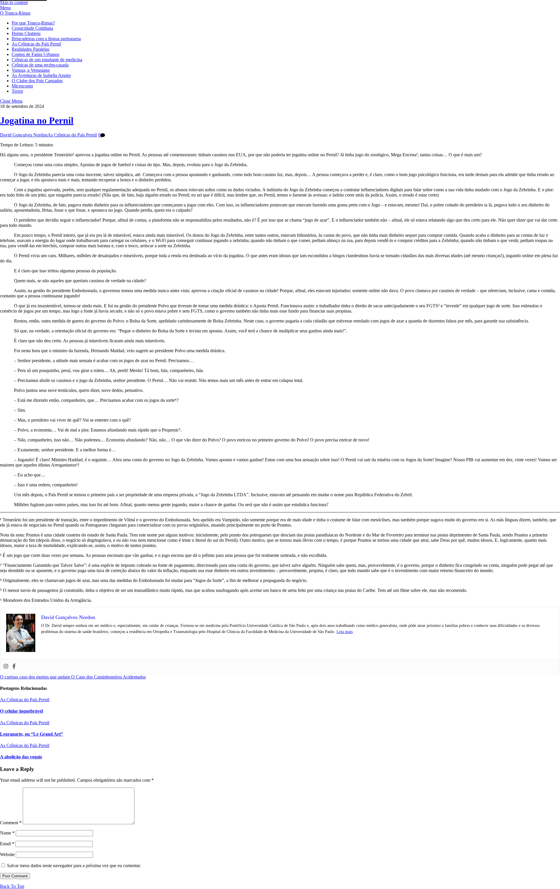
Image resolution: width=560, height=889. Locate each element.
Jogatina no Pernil (37, 120)
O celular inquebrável (21, 711)
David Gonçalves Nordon (24, 134)
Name (7, 832)
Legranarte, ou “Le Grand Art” (31, 734)
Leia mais (345, 632)
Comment (11, 822)
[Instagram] (5, 667)
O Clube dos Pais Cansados (37, 80)
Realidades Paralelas (30, 49)
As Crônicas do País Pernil (36, 43)
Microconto (22, 85)
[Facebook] (14, 667)
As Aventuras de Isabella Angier (41, 75)
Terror (17, 91)
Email (7, 843)
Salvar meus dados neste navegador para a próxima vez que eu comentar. (74, 865)
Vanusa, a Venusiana (31, 70)
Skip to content (14, 2)
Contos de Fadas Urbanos (35, 54)
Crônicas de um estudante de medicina (47, 59)
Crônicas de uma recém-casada (40, 64)
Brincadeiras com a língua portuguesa (46, 38)
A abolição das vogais (21, 756)
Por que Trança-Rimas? (33, 22)
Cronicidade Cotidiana (32, 28)
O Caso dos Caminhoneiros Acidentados (108, 676)
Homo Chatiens (26, 33)
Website (7, 854)
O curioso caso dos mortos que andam (35, 676)
